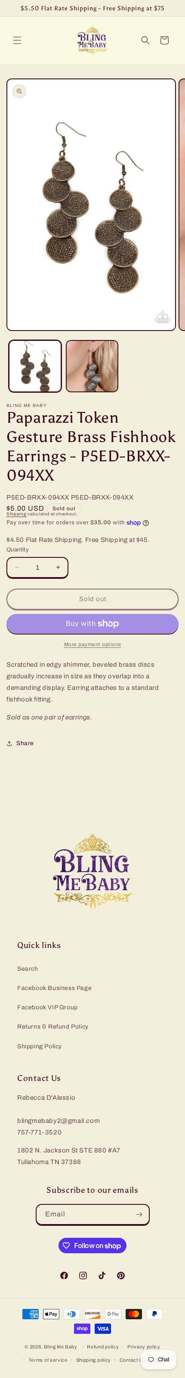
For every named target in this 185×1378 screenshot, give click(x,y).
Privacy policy (143, 1346)
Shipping (16, 513)
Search (27, 969)
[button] (17, 40)
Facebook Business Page (54, 988)
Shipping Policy (39, 1046)
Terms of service (48, 1360)
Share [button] (25, 743)
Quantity (17, 550)
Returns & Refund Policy (53, 1026)
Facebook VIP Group (47, 1007)
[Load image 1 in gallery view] (35, 366)
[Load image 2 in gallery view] (92, 366)
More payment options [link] (92, 644)
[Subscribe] (139, 1214)
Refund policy (103, 1346)
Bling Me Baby (60, 1346)
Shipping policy (93, 1360)
